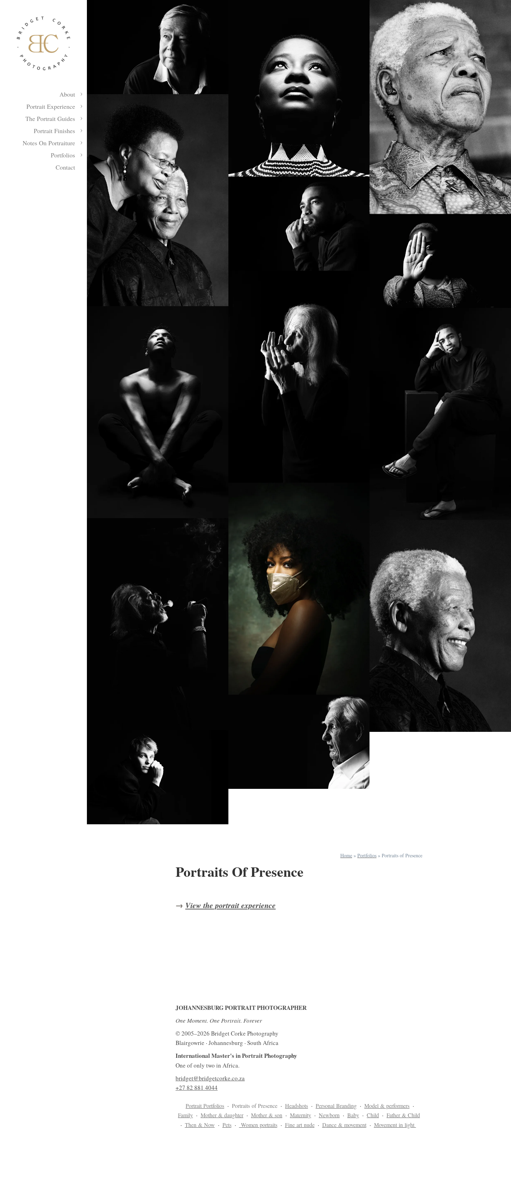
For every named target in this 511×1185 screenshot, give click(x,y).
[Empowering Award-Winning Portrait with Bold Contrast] (299, 88)
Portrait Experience (50, 106)
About (67, 94)
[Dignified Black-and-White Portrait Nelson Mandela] (440, 626)
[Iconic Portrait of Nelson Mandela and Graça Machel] (157, 200)
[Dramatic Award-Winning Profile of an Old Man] (299, 742)
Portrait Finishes (54, 130)
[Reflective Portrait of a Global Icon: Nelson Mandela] (440, 107)
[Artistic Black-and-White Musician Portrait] (299, 376)
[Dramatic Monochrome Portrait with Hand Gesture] (440, 261)
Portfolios (63, 155)
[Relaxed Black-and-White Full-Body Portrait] (440, 414)
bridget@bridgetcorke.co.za (210, 1078)
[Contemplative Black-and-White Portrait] (299, 224)
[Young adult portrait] (157, 777)
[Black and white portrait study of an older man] (157, 47)
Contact (65, 167)
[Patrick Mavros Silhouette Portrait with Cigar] (157, 624)
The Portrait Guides (50, 118)
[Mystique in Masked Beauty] (299, 589)
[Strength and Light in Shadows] (157, 412)
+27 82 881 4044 (197, 1088)
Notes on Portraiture (49, 143)
